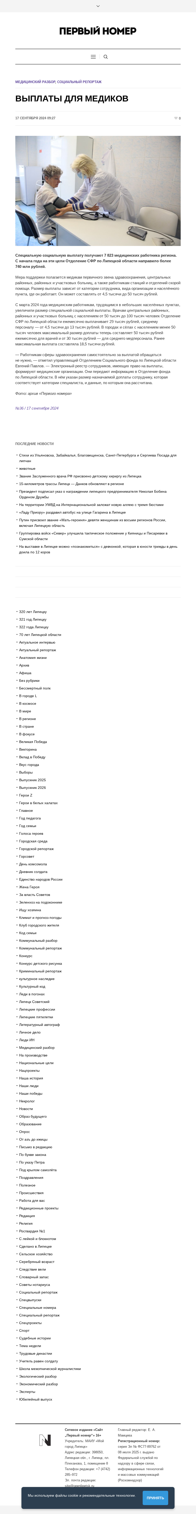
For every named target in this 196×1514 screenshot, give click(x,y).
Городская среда (33, 841)
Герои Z (25, 795)
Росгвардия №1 (32, 1231)
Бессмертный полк (35, 688)
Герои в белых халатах (38, 803)
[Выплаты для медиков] (98, 190)
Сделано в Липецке (35, 1246)
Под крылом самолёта (38, 1170)
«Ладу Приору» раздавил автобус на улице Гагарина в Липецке (72, 512)
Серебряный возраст (36, 1262)
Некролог (27, 1101)
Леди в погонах (32, 994)
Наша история (31, 1078)
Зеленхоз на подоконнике (40, 902)
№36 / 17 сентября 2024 (36, 408)
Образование (30, 1124)
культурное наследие (37, 979)
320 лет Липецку (33, 612)
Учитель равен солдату (38, 1361)
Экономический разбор (38, 1384)
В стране (26, 726)
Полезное (27, 1185)
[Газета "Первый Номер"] (98, 30)
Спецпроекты (30, 1323)
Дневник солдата (33, 872)
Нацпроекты (29, 1070)
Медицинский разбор (35, 82)
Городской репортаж (36, 849)
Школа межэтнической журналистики (50, 1369)
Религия (26, 1223)
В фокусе (27, 734)
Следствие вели (32, 1269)
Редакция (27, 1216)
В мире (25, 711)
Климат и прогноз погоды (40, 918)
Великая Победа (33, 742)
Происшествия (31, 1193)
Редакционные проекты (38, 1208)
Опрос (24, 1132)
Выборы (26, 772)
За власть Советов (34, 895)
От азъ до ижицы (33, 1139)
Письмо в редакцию (35, 1147)
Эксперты (27, 1392)
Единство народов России (41, 879)
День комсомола (33, 864)
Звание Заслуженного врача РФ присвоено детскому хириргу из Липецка (80, 476)
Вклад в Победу (32, 757)
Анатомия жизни (33, 658)
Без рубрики (29, 680)
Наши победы (30, 1093)
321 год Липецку (32, 619)
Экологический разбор (38, 1376)
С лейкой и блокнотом (37, 1239)
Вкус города (29, 765)
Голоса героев (31, 833)
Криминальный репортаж (40, 971)
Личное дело (30, 1032)
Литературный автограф (39, 1025)
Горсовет (26, 856)
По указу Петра (32, 1162)
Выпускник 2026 (32, 788)
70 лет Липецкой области (40, 635)
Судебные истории (35, 1338)
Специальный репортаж (39, 1315)
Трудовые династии (35, 1353)
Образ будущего (33, 1116)
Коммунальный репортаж (40, 948)
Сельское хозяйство (36, 1254)
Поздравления (31, 1178)
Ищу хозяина (30, 910)
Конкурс (25, 956)
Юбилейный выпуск (35, 1399)
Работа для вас (32, 1200)
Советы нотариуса (34, 1285)
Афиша (25, 673)
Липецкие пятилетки (36, 1017)
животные (27, 468)
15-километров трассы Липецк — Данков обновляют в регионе (71, 484)
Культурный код (32, 986)
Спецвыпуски (30, 1300)
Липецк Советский (34, 1002)
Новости (26, 1109)
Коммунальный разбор (38, 940)
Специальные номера (37, 1308)
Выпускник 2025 (32, 780)
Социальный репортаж (79, 82)
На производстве (33, 1055)
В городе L (28, 696)
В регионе (27, 719)
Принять (155, 1498)
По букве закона (32, 1155)
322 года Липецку (33, 627)
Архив (24, 665)
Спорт (24, 1330)
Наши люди (29, 1086)
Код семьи (27, 933)
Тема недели (30, 1346)
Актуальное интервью (37, 642)
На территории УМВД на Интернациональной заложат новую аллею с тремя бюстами (91, 505)
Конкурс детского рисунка (40, 963)
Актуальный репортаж (37, 650)
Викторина (28, 749)
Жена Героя (29, 887)
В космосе (27, 703)
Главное (26, 810)
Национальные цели (36, 1063)
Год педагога (30, 818)
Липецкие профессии (37, 1009)
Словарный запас (34, 1277)
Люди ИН (26, 1040)
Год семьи (27, 826)
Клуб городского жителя (39, 925)
